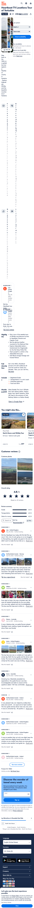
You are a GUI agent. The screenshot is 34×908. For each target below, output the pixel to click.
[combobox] (18, 522)
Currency (6, 847)
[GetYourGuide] (3, 3)
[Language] (26, 3)
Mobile (5, 857)
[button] (15, 14)
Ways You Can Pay (8, 879)
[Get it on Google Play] (9, 860)
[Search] (21, 3)
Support (5, 867)
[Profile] (31, 3)
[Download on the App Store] (23, 860)
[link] (13, 429)
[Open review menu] (31, 531)
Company (6, 871)
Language (6, 838)
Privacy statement (18, 811)
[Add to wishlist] (23, 414)
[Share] (31, 14)
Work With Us (7, 875)
